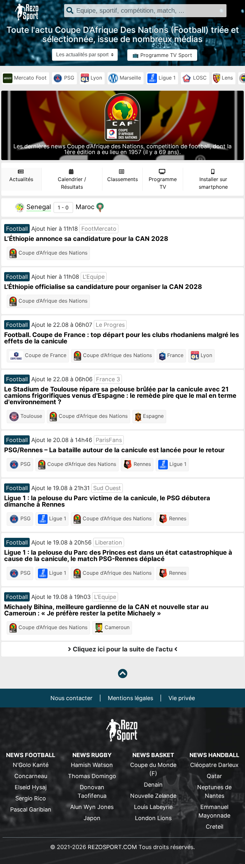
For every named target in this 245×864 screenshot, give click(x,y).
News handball (214, 755)
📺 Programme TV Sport (162, 55)
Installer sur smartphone (213, 183)
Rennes (141, 464)
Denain (153, 784)
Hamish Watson (92, 765)
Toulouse (30, 416)
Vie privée (181, 698)
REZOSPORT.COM (112, 847)
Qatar (214, 776)
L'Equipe (94, 276)
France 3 (108, 379)
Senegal (38, 207)
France (174, 355)
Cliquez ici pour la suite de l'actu (122, 649)
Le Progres (110, 324)
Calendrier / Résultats (72, 183)
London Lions (153, 818)
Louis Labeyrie (153, 807)
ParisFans (109, 440)
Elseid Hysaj (31, 787)
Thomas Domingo (92, 776)
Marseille (129, 78)
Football (17, 228)
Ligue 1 (166, 78)
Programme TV (163, 183)
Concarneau (30, 776)
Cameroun (116, 627)
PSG (68, 78)
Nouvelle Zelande (153, 795)
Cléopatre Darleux (214, 765)
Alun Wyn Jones (92, 807)
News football (30, 755)
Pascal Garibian (30, 809)
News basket (153, 755)
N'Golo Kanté (30, 765)
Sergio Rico (30, 798)
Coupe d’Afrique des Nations (52, 253)
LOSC (199, 78)
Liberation (108, 542)
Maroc (85, 207)
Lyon (95, 78)
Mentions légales (130, 698)
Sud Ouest (107, 488)
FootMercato (98, 228)
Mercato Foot (29, 78)
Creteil (214, 826)
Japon (92, 818)
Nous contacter (71, 698)
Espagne (152, 416)
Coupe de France (44, 355)
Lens (226, 78)
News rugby (92, 755)
